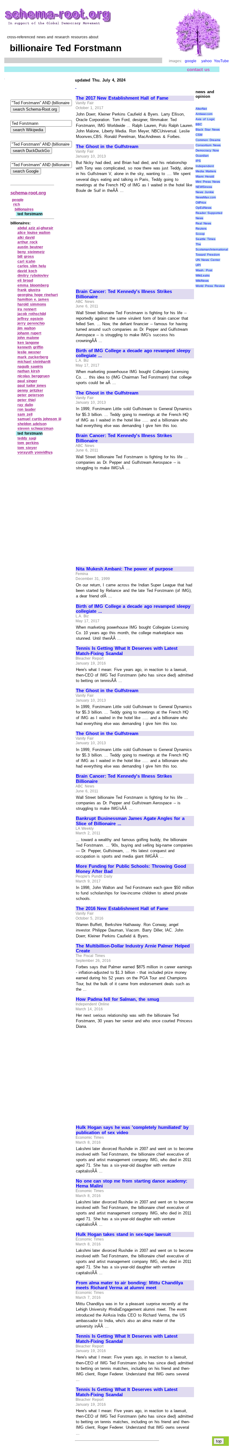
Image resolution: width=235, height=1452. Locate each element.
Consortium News (208, 145)
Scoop (200, 233)
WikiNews (202, 280)
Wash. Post (204, 270)
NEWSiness (204, 187)
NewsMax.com (206, 197)
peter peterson (30, 395)
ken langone (28, 343)
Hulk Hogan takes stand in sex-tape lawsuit (123, 1234)
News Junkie (205, 192)
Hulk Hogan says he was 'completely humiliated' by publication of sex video (132, 1130)
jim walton (26, 328)
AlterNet (201, 108)
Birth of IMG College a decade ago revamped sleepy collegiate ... (133, 353)
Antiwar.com (204, 114)
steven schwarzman (35, 428)
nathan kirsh (28, 371)
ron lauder (26, 409)
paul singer (27, 381)
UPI (198, 265)
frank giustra (28, 290)
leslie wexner (29, 352)
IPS (198, 160)
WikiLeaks (203, 275)
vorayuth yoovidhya (35, 452)
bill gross (25, 256)
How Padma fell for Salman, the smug (117, 999)
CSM (199, 134)
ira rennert (26, 309)
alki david (26, 237)
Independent (205, 166)
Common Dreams (208, 140)
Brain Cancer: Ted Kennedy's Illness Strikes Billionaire (124, 294)
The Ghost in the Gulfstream (107, 146)
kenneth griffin (30, 347)
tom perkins (28, 443)
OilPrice (201, 202)
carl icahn (26, 261)
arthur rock (27, 242)
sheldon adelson (32, 424)
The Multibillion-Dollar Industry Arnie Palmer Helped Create (133, 948)
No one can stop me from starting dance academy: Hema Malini (131, 1184)
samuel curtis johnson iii (39, 419)
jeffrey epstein (30, 319)
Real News (203, 223)
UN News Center (208, 259)
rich (16, 204)
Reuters (201, 228)
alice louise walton (33, 233)
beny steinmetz (31, 252)
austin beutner (30, 247)
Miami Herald (205, 176)
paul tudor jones (31, 385)
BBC (199, 124)
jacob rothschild (31, 314)
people (18, 200)
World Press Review (210, 286)
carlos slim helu (31, 266)
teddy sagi (26, 438)
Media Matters (206, 171)
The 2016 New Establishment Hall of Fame (122, 908)
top (219, 1441)
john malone (28, 338)
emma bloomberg (33, 285)
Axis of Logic (205, 119)
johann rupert (29, 333)
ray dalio (25, 405)
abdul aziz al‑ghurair (35, 228)
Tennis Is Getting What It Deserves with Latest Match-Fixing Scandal (126, 651)
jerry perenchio (31, 323)
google (190, 61)
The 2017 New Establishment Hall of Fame (122, 98)
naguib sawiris (30, 366)
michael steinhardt (33, 362)
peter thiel (26, 400)
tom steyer (27, 448)
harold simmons (31, 304)
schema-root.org (28, 192)
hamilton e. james (33, 299)
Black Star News (207, 129)
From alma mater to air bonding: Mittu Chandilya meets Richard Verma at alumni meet (129, 1285)
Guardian (202, 155)
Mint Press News (208, 181)
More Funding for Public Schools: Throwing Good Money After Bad (131, 869)
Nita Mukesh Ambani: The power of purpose (124, 568)
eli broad (25, 280)
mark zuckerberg (32, 357)
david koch (27, 271)
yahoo (206, 61)
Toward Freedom (208, 254)
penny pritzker (30, 390)
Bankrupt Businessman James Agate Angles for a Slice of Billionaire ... (130, 821)
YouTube (221, 61)
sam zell (24, 414)
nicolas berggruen (33, 376)
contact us (198, 69)
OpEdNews (203, 207)
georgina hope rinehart (37, 295)
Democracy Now (207, 150)
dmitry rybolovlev (33, 275)
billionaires (24, 209)
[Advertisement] (127, 238)
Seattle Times (205, 239)
